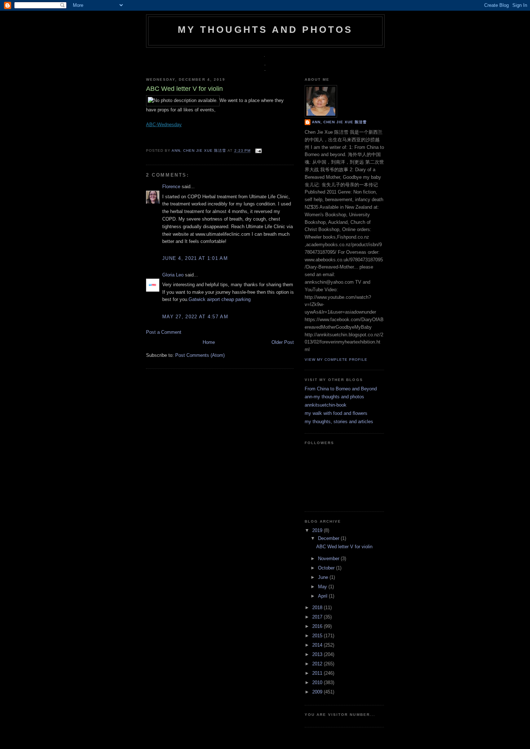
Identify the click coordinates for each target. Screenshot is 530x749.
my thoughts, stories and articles (339, 421)
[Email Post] (257, 151)
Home (209, 342)
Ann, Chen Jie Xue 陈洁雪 (200, 151)
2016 (318, 626)
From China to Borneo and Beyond (341, 388)
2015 (318, 635)
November (329, 558)
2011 (318, 673)
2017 (318, 617)
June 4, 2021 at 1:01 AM (195, 258)
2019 (318, 530)
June (324, 577)
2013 (318, 654)
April (323, 596)
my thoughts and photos (265, 29)
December (329, 538)
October (327, 568)
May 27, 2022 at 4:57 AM (195, 316)
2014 (318, 645)
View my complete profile (336, 360)
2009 (318, 692)
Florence (171, 186)
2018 (318, 607)
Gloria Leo (173, 275)
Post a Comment (163, 332)
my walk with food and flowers (336, 413)
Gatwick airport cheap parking (220, 299)
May (323, 586)
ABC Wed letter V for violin (344, 546)
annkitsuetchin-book (325, 405)
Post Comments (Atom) (200, 355)
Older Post (282, 342)
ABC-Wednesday (164, 124)
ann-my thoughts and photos (334, 396)
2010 (318, 682)
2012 (318, 663)
